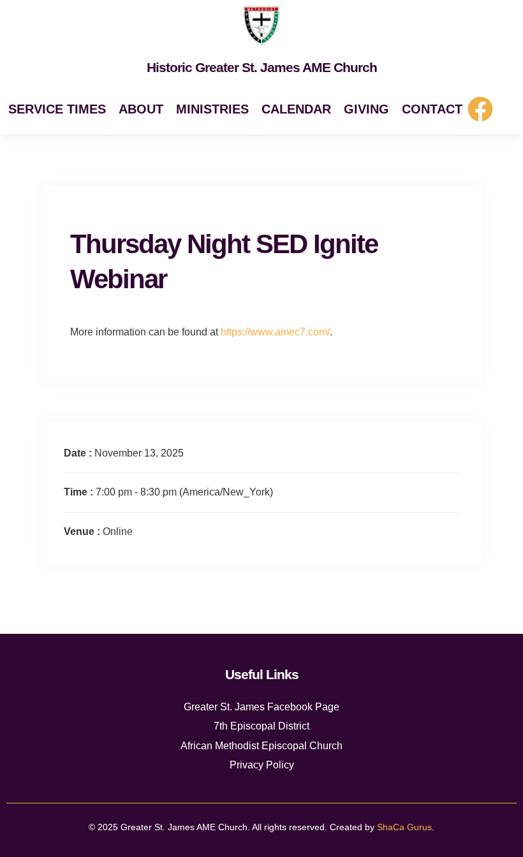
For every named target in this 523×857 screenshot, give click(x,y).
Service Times (57, 109)
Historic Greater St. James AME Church (262, 67)
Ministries (212, 109)
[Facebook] (480, 109)
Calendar (296, 109)
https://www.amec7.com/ (275, 331)
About (141, 109)
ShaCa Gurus (404, 827)
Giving (366, 109)
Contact (432, 109)
